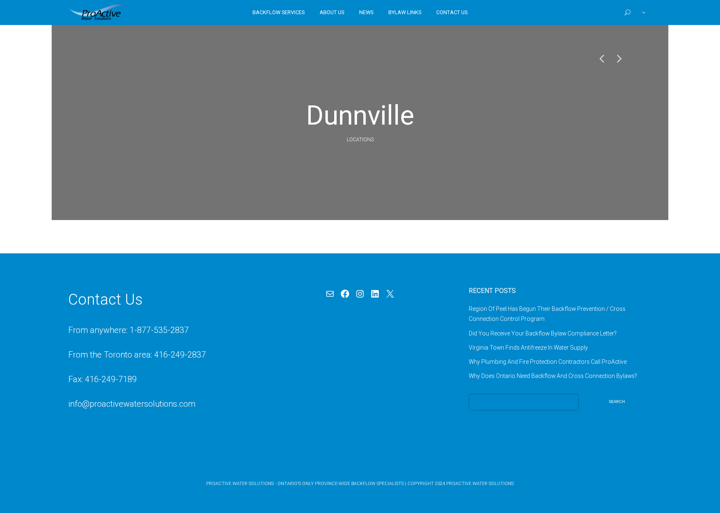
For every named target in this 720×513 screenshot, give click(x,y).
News (366, 12)
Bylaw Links (404, 12)
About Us (332, 12)
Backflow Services (278, 12)
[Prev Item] (601, 58)
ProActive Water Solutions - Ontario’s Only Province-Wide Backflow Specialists (305, 483)
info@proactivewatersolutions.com (131, 404)
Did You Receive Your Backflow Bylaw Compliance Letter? (542, 333)
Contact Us (452, 12)
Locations (360, 140)
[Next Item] (618, 58)
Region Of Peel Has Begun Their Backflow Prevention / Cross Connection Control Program (547, 313)
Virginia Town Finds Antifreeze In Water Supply (528, 347)
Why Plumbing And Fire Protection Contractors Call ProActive (548, 361)
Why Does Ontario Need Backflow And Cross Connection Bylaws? (553, 376)
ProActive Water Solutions (480, 483)
